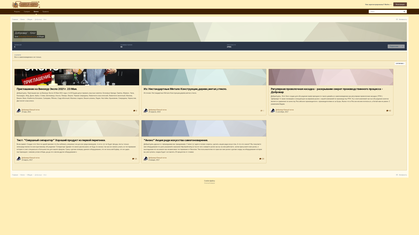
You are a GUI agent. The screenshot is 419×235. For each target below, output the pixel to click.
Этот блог (396, 11)
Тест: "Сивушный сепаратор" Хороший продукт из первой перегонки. (61, 140)
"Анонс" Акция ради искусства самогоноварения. (176, 140)
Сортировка (400, 63)
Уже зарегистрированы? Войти (377, 4)
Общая (41, 36)
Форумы (17, 11)
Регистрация (400, 4)
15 (135, 159)
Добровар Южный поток (31, 110)
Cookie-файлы (209, 181)
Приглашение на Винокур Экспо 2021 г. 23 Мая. (47, 89)
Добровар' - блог (25, 32)
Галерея (27, 11)
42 (389, 111)
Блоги (36, 11)
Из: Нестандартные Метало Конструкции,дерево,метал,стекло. (185, 89)
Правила (45, 11)
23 (262, 159)
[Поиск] (404, 11)
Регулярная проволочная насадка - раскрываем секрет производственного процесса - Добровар (327, 90)
